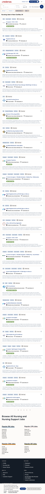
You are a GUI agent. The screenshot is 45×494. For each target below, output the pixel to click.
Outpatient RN (4, 437)
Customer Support (7, 476)
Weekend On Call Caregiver (13, 397)
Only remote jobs (35, 6)
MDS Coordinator (10, 286)
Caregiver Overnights (11, 317)
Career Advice (6, 467)
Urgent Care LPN (27, 433)
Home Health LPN (27, 430)
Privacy (27, 474)
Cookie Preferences (30, 480)
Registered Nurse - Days (12, 366)
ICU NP (25, 452)
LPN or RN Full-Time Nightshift (13, 223)
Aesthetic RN (4, 429)
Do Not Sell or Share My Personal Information (13, 491)
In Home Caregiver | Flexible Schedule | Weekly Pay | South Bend (22, 254)
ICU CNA (3, 446)
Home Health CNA (5, 452)
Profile (4, 463)
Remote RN (4, 433)
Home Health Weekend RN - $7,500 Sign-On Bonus (18, 271)
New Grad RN (4, 430)
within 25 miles (19, 11)
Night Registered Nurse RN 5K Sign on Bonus (17, 194)
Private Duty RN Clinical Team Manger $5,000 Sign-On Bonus (21, 85)
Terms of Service (29, 472)
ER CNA (3, 453)
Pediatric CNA (4, 448)
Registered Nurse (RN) (12, 70)
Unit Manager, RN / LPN (12, 53)
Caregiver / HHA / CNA (12, 22)
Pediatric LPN (26, 429)
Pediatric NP (26, 448)
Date (27, 11)
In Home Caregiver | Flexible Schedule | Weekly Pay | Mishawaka (22, 177)
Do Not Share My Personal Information (31, 477)
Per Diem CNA (4, 449)
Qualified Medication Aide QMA (14, 303)
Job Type (4, 11)
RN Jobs (11, 426)
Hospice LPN (26, 432)
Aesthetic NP (26, 449)
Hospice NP (26, 446)
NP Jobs (33, 444)
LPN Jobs (33, 426)
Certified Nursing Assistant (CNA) (14, 131)
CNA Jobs (11, 444)
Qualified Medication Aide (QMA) (14, 145)
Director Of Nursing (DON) (13, 114)
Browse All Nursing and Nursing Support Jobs (14, 418)
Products (27, 465)
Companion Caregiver (11, 380)
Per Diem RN (4, 436)
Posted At (11, 11)
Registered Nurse (10, 39)
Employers (27, 463)
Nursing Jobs (6, 465)
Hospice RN (4, 432)
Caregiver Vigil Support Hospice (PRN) (16, 349)
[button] (22, 24)
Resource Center (29, 467)
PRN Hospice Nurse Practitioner (14, 334)
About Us (5, 472)
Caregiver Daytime (11, 160)
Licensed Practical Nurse (12, 99)
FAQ (4, 474)
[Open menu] (41, 2)
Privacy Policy (5, 491)
